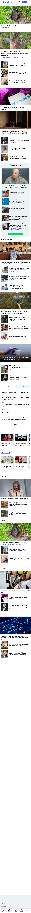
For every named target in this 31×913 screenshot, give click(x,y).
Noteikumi (3, 903)
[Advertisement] (15, 727)
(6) (18, 150)
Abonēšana (3, 906)
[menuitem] (19, 2)
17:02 (3, 402)
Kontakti (2, 900)
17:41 (3, 395)
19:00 (3, 390)
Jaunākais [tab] (8, 387)
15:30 (3, 409)
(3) (15, 142)
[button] (29, 2)
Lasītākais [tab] (22, 387)
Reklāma (3, 897)
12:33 (3, 416)
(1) (14, 271)
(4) (18, 359)
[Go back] (2, 2)
